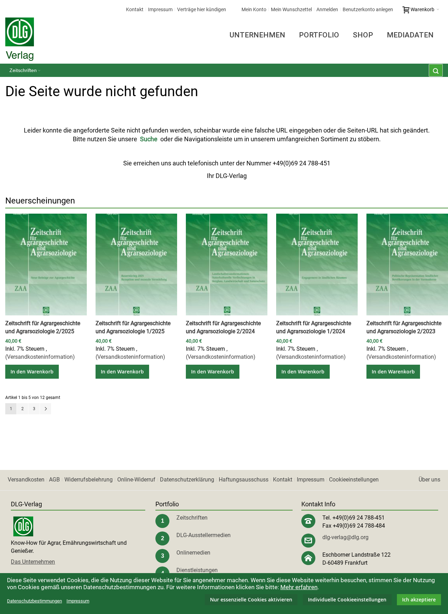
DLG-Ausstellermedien (203, 535)
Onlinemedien (193, 552)
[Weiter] (45, 408)
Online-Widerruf (136, 479)
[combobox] (436, 70)
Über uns (429, 479)
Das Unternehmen (33, 561)
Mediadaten (410, 35)
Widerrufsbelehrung (88, 479)
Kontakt (135, 9)
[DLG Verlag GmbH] (19, 39)
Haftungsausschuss (243, 479)
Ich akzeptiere (419, 599)
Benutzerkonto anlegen (368, 9)
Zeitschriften (192, 517)
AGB (54, 479)
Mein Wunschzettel (291, 9)
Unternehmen (257, 35)
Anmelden (327, 9)
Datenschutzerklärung (187, 479)
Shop (363, 35)
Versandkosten (26, 479)
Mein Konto (253, 9)
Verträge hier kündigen (201, 9)
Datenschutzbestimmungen (34, 601)
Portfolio (319, 35)
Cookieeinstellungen (354, 479)
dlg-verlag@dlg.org (345, 537)
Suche (149, 139)
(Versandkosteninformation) (40, 357)
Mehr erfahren (298, 587)
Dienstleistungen (197, 570)
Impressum (160, 9)
